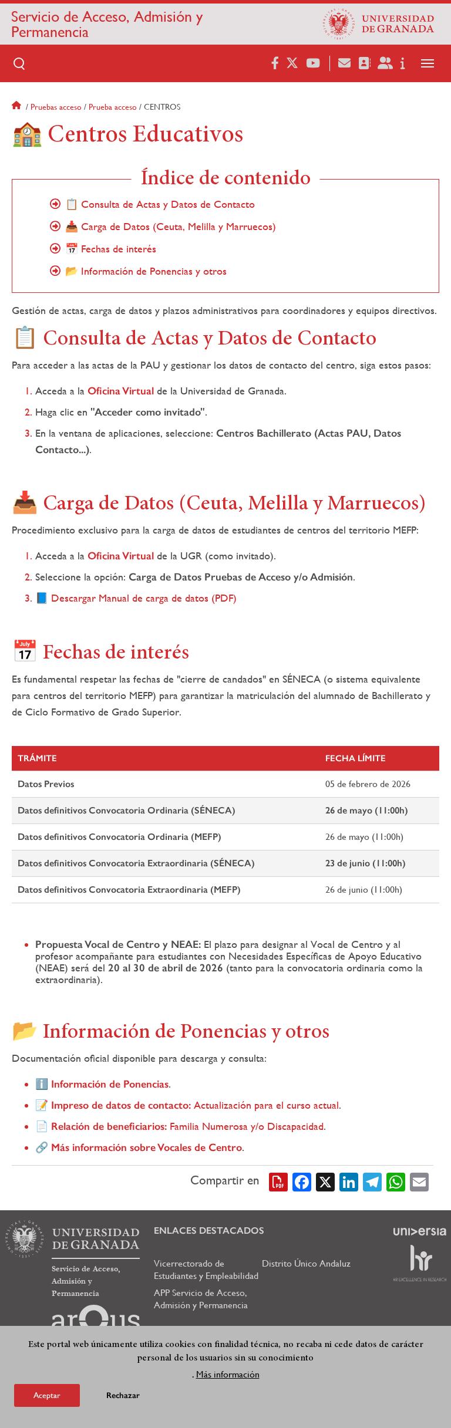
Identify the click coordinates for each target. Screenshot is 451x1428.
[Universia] (419, 1231)
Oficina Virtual (120, 390)
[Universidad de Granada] (378, 24)
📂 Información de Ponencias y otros (146, 271)
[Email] (419, 1180)
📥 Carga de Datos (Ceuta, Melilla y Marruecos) (170, 226)
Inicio (17, 107)
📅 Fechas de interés (110, 249)
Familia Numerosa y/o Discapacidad (187, 1126)
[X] (325, 1180)
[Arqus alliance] (96, 1323)
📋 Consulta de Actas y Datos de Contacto (160, 204)
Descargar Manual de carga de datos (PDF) (144, 598)
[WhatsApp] (395, 1180)
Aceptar (46, 1395)
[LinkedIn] (348, 1180)
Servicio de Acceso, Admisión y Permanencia (107, 24)
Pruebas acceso (56, 107)
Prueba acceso (113, 107)
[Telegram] (372, 1180)
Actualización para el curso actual (195, 1105)
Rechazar (123, 1395)
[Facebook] (301, 1180)
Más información (228, 1374)
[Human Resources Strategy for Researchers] (419, 1263)
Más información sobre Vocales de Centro (146, 1147)
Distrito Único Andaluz (306, 1263)
